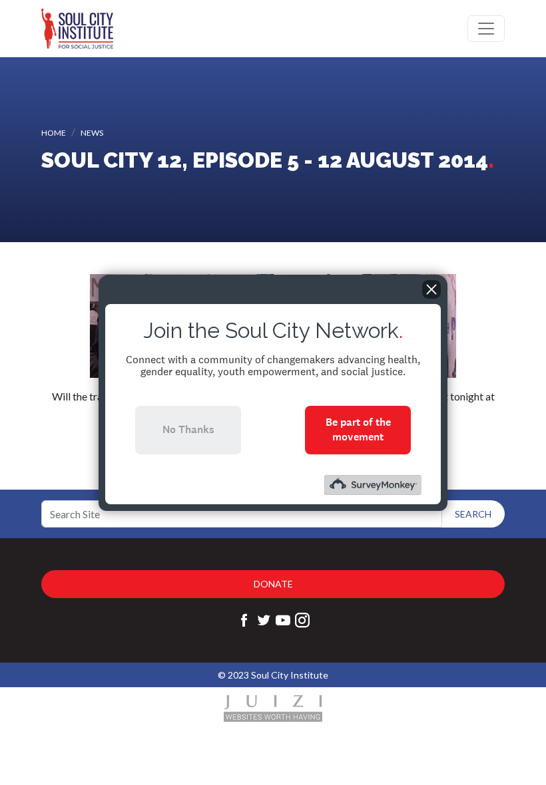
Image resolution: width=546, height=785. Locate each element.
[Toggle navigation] (486, 28)
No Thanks (188, 429)
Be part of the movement (358, 429)
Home (53, 133)
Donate (273, 583)
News (92, 133)
